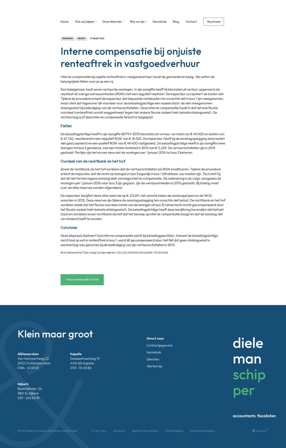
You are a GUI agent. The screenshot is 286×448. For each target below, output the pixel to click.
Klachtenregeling (174, 430)
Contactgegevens (160, 345)
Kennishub (159, 21)
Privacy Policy (99, 430)
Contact (191, 21)
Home (65, 21)
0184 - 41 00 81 (28, 368)
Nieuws (81, 38)
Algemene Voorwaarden (145, 430)
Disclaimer (119, 430)
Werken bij (154, 366)
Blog (176, 21)
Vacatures (213, 21)
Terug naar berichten (82, 279)
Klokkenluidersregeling (202, 430)
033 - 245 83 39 (29, 398)
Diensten (153, 359)
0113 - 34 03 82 (80, 368)
